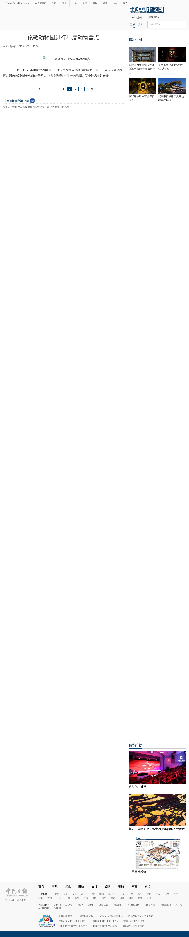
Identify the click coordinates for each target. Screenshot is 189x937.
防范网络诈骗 (86, 916)
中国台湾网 (149, 904)
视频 (105, 3)
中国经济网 (133, 904)
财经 (74, 3)
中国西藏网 (165, 904)
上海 (122, 894)
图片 (95, 3)
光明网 (57, 908)
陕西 (131, 898)
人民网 (57, 904)
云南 (104, 898)
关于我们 (9, 900)
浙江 (140, 894)
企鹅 (42, 107)
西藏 (122, 898)
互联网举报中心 (66, 916)
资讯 (64, 3)
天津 (65, 894)
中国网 (80, 904)
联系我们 (21, 900)
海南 (77, 898)
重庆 (86, 898)
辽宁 (92, 894)
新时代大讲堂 (137, 786)
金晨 (30, 107)
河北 (74, 894)
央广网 (178, 904)
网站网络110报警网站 (133, 926)
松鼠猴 (36, 107)
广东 (58, 898)
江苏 (131, 894)
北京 (56, 894)
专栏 (115, 3)
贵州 (113, 898)
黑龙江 (111, 894)
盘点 (20, 107)
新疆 (140, 898)
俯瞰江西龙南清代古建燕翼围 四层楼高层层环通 (142, 69)
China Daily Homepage (18, 3)
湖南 (49, 898)
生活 (85, 3)
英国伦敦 (64, 107)
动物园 (14, 107)
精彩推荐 (135, 745)
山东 (167, 894)
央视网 (91, 904)
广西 (68, 898)
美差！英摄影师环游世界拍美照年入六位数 (157, 829)
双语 (125, 3)
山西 (83, 894)
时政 (54, 3)
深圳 (149, 898)
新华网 (68, 904)
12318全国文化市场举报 (105, 926)
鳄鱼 (52, 107)
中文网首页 (40, 3)
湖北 (40, 898)
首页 (41, 886)
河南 (176, 894)
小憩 (47, 107)
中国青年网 (118, 904)
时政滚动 (153, 17)
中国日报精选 (137, 871)
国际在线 (103, 904)
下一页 (89, 89)
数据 (57, 107)
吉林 (101, 894)
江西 (158, 894)
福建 (149, 894)
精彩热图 (135, 40)
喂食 (25, 107)
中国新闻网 (43, 908)
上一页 (37, 89)
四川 (95, 898)
